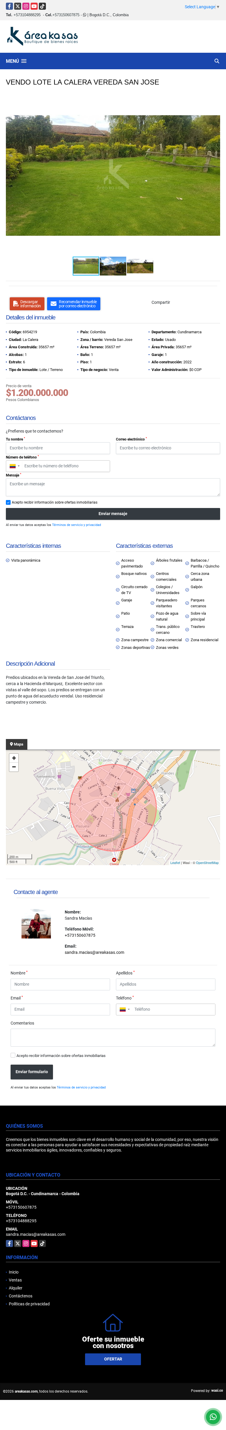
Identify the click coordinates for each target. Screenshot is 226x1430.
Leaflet (175, 862)
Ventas (15, 1280)
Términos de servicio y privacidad (76, 525)
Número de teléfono (22, 457)
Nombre (19, 972)
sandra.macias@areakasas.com (94, 952)
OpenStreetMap (207, 862)
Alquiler (15, 1288)
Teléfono (125, 997)
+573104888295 (27, 15)
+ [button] (14, 758)
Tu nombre (15, 439)
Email (17, 997)
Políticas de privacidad (29, 1304)
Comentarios (22, 1023)
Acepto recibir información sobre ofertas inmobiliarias (61, 1055)
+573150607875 (65, 15)
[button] (215, 100)
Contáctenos (20, 1296)
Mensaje (13, 475)
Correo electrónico (131, 439)
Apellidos (125, 972)
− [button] (14, 767)
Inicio (14, 1272)
